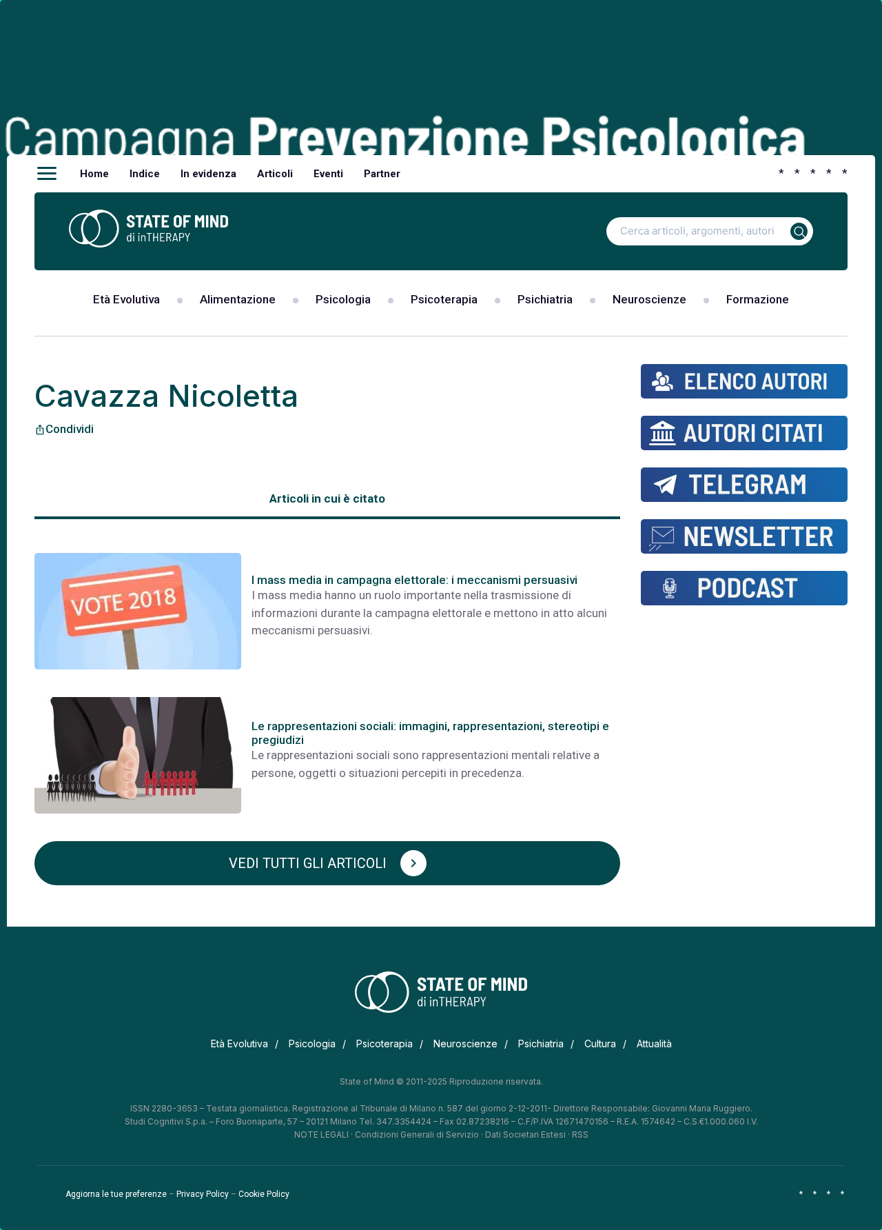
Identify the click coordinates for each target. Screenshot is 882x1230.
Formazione (757, 299)
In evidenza (208, 174)
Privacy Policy (202, 1194)
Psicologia (343, 299)
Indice (145, 174)
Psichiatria (545, 299)
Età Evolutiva (126, 299)
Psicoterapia (444, 299)
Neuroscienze (649, 299)
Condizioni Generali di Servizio (417, 1134)
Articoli (275, 174)
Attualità (654, 1043)
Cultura (600, 1043)
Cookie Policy (263, 1194)
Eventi (328, 174)
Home (94, 174)
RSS (580, 1134)
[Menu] (46, 174)
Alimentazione (238, 299)
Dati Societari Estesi (525, 1134)
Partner (382, 174)
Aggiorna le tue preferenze (116, 1194)
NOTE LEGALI (321, 1134)
